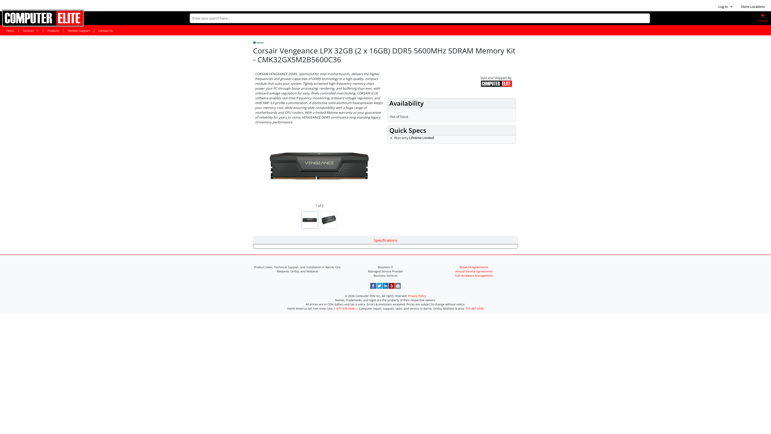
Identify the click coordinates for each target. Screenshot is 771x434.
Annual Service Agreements (474, 271)
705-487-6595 (475, 308)
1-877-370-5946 (344, 308)
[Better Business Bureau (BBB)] (398, 286)
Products (53, 31)
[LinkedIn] (386, 286)
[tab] (385, 240)
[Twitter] (379, 286)
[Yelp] (392, 286)
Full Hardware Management (474, 275)
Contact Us (105, 31)
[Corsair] (258, 42)
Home (10, 31)
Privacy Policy (417, 296)
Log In (723, 6)
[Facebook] (373, 286)
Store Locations (753, 6)
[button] (762, 18)
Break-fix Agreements (474, 267)
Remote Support (79, 31)
